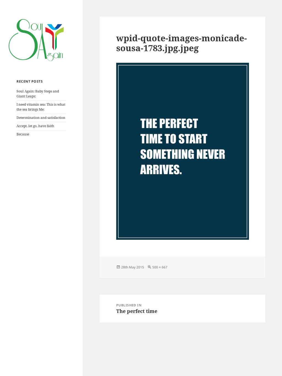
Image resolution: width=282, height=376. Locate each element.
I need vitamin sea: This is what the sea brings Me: (41, 107)
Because (23, 134)
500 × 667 (159, 267)
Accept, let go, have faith (35, 126)
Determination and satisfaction (41, 117)
